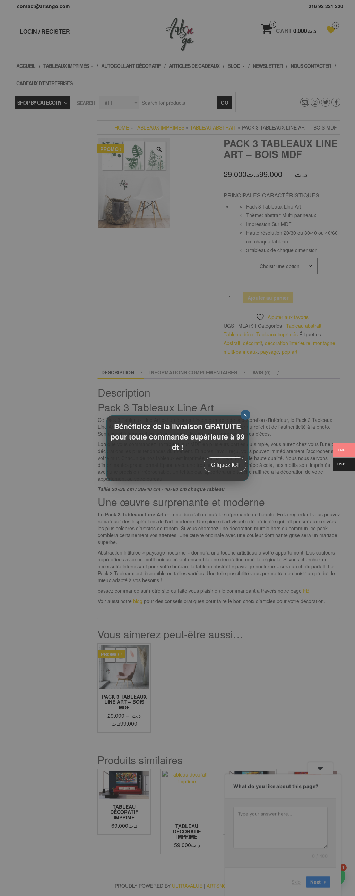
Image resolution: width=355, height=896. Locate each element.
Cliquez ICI (225, 465)
